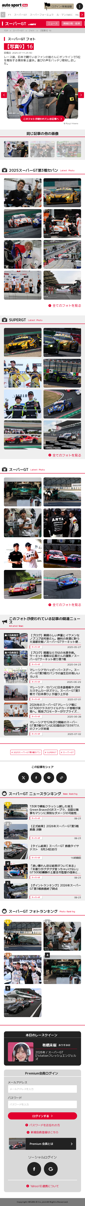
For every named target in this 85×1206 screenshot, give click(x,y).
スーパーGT (20, 14)
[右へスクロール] (82, 14)
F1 (9, 14)
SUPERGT (52, 752)
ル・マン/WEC (65, 14)
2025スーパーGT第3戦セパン (27, 752)
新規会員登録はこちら (45, 1132)
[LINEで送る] (48, 777)
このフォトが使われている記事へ (41, 118)
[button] (81, 95)
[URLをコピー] (61, 777)
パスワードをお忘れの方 (44, 1125)
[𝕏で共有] (23, 777)
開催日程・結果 (71, 23)
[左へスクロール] (3, 14)
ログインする (40, 1116)
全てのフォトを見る (67, 305)
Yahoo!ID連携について (44, 1186)
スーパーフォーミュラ (42, 14)
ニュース (53, 23)
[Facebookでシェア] (36, 777)
